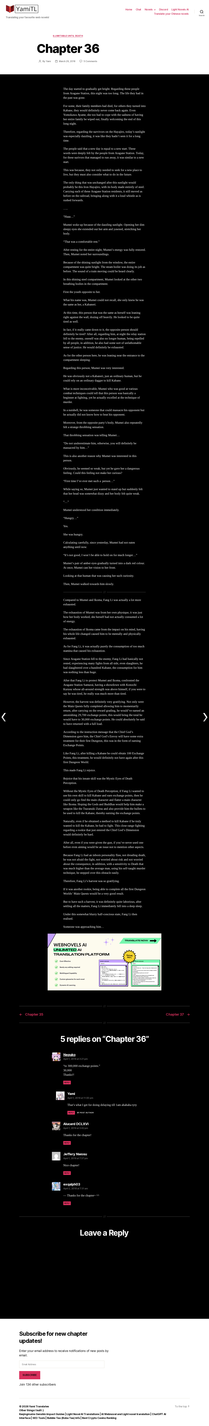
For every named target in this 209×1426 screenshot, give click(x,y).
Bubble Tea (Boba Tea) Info (63, 1417)
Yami (48, 61)
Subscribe (30, 1375)
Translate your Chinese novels (171, 13)
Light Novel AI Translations (83, 1414)
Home (128, 9)
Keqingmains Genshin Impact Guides (41, 1414)
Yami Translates (39, 1406)
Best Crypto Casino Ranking (99, 1417)
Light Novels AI (180, 9)
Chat (138, 9)
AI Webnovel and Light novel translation (125, 1414)
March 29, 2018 (67, 61)
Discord (163, 9)
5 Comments (90, 61)
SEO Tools (39, 1417)
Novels (149, 9)
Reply (67, 1082)
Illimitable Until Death (68, 36)
